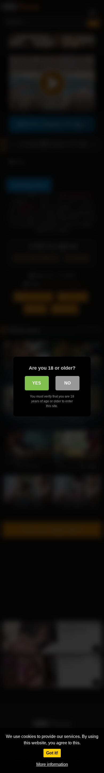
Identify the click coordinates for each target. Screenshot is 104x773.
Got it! (52, 753)
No (67, 383)
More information (52, 764)
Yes (36, 383)
